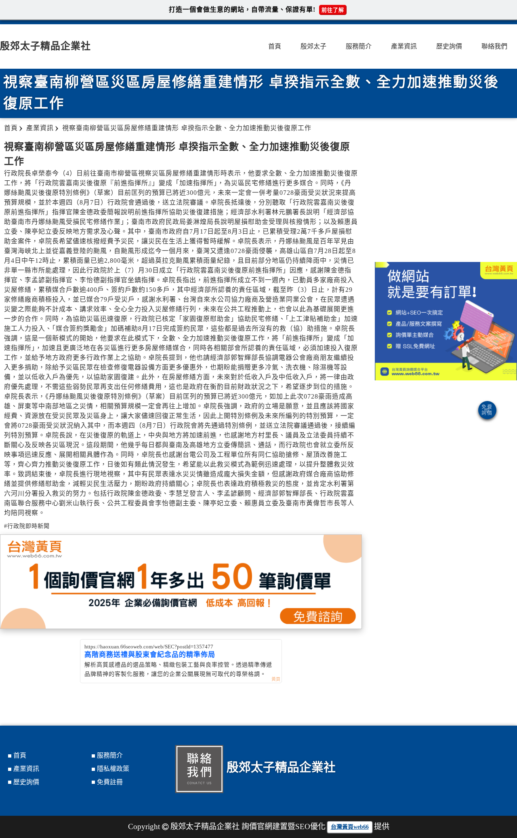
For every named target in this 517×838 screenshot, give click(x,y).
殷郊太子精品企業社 (45, 46)
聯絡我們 (494, 46)
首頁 (274, 46)
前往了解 (333, 10)
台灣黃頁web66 (350, 827)
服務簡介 (359, 46)
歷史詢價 (449, 46)
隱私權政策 (113, 768)
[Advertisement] (446, 197)
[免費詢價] (487, 410)
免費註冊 (110, 782)
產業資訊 (404, 46)
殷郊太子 (313, 46)
